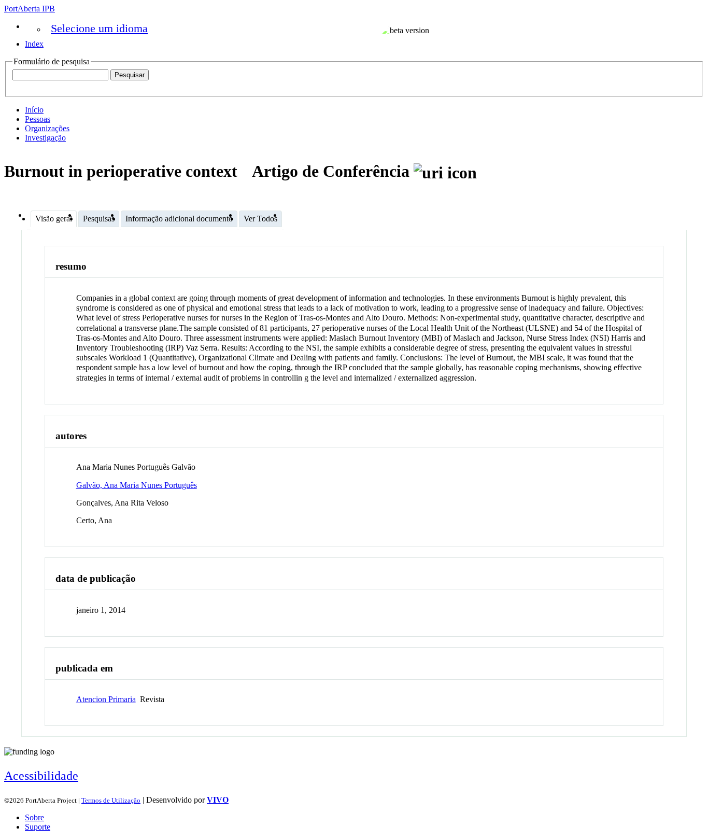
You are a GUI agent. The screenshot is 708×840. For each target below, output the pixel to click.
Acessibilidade (41, 775)
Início (34, 109)
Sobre (34, 817)
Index (34, 43)
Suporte (37, 826)
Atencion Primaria (106, 699)
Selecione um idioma (99, 28)
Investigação (45, 137)
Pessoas (37, 119)
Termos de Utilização (110, 800)
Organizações (47, 128)
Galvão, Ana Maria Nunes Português (136, 485)
